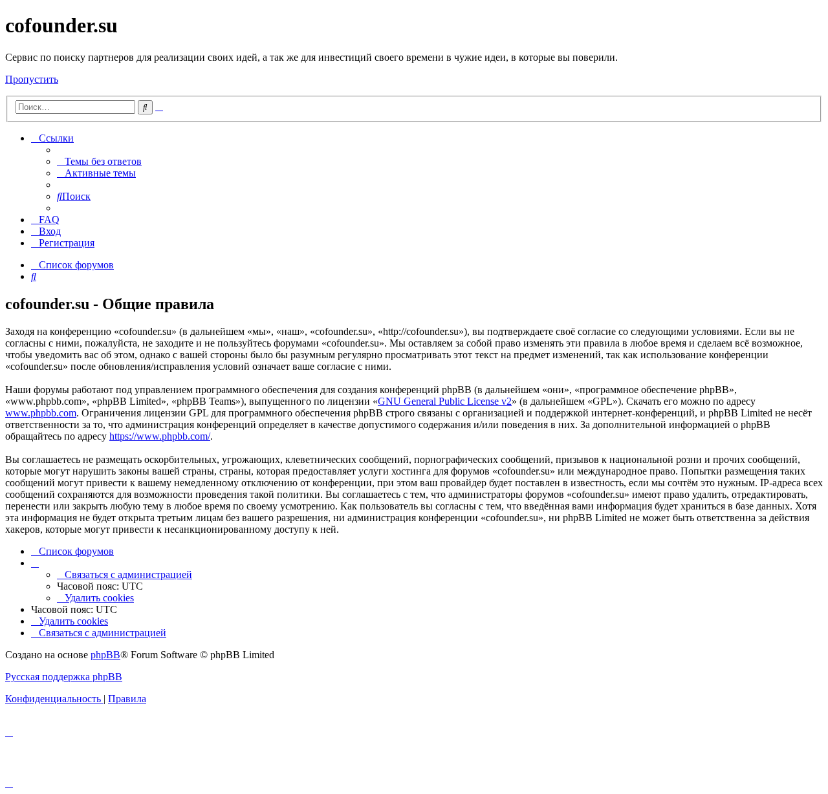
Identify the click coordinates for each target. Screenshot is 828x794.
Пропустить (31, 79)
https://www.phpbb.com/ (159, 436)
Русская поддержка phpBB (63, 676)
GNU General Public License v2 (445, 401)
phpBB (105, 654)
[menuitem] (99, 161)
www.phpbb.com (40, 412)
